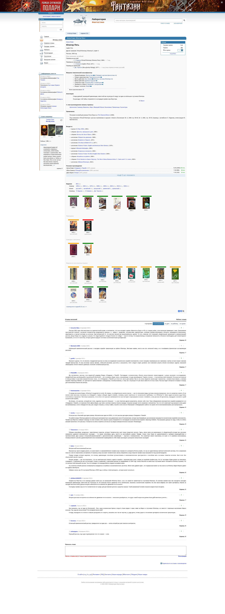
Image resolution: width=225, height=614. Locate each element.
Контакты (108, 574)
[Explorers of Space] (146, 277)
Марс (91, 107)
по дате (167, 323)
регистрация (46, 16)
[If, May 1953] (73, 230)
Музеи (102, 107)
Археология (73, 107)
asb (72, 495)
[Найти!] (184, 20)
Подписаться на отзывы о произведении (174, 563)
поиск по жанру (165, 23)
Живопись (86, 107)
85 (83, 89)
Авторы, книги (57, 40)
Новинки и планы (49, 43)
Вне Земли (88, 79)
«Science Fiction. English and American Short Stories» (93, 145)
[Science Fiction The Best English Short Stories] (88, 297)
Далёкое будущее (90, 80)
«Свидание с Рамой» (80, 168)
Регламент (96, 574)
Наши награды (117, 574)
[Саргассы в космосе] (102, 208)
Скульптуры (123, 107)
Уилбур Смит (50, 119)
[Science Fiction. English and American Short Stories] (73, 299)
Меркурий (96, 107)
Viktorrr (142, 100)
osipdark (73, 505)
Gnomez (73, 520)
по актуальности (158, 323)
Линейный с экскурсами (94, 84)
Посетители (47, 56)
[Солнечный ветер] (132, 204)
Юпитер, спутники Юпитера (102, 79)
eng (85, 574)
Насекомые (108, 107)
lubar (72, 446)
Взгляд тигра (50, 121)
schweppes (74, 531)
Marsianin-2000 (75, 346)
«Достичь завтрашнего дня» (84, 131)
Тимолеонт (74, 429)
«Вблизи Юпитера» (83, 162)
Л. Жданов (78, 60)
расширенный (178, 23)
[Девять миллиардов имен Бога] (146, 208)
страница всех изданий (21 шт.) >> (76, 306)
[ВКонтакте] (179, 311)
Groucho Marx (75, 328)
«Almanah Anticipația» (82, 148)
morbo (73, 413)
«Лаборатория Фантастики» (116, 584)
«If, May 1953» (80, 129)
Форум (46, 63)
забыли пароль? (56, 16)
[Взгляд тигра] (51, 135)
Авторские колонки (49, 59)
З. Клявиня (78, 64)
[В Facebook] (181, 311)
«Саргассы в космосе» (85, 151)
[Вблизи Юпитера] (73, 254)
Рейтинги (46, 49)
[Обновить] (61, 121)
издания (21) (84, 33)
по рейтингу (174, 323)
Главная (46, 36)
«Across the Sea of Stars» (83, 134)
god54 (73, 358)
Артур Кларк (69, 42)
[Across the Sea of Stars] (102, 278)
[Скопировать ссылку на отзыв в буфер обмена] (69, 328)
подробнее (173, 53)
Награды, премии (49, 46)
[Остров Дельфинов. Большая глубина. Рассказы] (117, 208)
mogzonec (43, 145)
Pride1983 (74, 372)
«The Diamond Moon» (103, 115)
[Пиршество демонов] (73, 205)
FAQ (102, 574)
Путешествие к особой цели (93, 82)
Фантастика (89, 75)
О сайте (80, 574)
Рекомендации (48, 53)
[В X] (183, 311)
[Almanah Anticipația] (88, 230)
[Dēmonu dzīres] (131, 278)
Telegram (134, 574)
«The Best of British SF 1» (85, 142)
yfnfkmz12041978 (76, 478)
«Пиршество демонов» (85, 137)
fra (88, 574)
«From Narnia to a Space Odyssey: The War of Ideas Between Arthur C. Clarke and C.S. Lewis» (103, 159)
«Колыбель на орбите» (83, 156)
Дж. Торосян (78, 67)
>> (54, 165)
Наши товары (142, 574)
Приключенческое (94, 77)
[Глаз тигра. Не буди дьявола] (44, 135)
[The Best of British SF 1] (175, 279)
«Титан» (76, 172)
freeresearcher (75, 390)
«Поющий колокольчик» (82, 170)
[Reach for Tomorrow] (73, 279)
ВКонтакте (126, 574)
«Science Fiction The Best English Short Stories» (92, 153)
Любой (88, 86)
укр (90, 574)
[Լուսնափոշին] (160, 278)
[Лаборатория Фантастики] (80, 21)
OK (60, 30)
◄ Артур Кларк (71, 33)
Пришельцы (115, 107)
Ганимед (79, 107)
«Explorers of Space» (84, 140)
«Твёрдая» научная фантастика (104, 75)
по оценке (183, 323)
